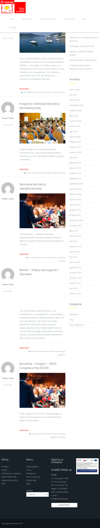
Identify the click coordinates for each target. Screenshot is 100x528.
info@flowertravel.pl (59, 499)
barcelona (35, 434)
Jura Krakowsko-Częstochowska (82, 60)
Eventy (4, 470)
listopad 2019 (75, 142)
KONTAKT (64, 505)
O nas (11, 19)
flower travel (43, 351)
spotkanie (61, 355)
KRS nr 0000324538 (59, 492)
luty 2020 (73, 131)
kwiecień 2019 (75, 163)
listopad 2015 (75, 215)
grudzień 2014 (75, 267)
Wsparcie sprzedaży (9, 480)
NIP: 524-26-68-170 (59, 485)
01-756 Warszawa (58, 482)
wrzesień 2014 (75, 272)
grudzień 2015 (75, 210)
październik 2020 (76, 105)
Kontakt (12, 27)
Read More (24, 88)
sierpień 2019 (75, 147)
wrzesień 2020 (75, 110)
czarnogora (28, 92)
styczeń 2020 (75, 136)
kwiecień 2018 (75, 194)
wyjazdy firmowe (58, 173)
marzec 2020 (74, 126)
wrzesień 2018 (75, 189)
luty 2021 (73, 95)
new (44, 257)
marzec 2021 (74, 89)
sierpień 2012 (75, 283)
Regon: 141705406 (59, 488)
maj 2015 (73, 241)
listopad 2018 (75, 178)
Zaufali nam (69, 19)
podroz (62, 92)
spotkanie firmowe (58, 437)
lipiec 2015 (73, 231)
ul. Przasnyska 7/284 (59, 478)
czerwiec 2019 (75, 152)
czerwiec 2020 (75, 121)
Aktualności (27, 19)
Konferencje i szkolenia (11, 473)
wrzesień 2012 (75, 278)
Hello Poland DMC (9, 477)
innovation (38, 257)
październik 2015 (76, 220)
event (31, 257)
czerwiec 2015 (75, 236)
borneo (34, 351)
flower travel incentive (42, 92)
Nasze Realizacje (48, 19)
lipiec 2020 (73, 115)
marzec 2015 (74, 251)
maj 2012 (73, 288)
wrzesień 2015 (75, 225)
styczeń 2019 (75, 168)
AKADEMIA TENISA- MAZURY (81, 46)
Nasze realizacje (33, 477)
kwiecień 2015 (75, 246)
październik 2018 (76, 183)
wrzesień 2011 (75, 293)
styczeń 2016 (75, 204)
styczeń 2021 (75, 100)
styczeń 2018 (75, 199)
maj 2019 (73, 157)
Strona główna (32, 466)
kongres (48, 173)
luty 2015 (73, 257)
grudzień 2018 (75, 173)
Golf (3, 483)
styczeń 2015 (75, 262)
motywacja (61, 351)
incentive (55, 92)
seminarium (52, 257)
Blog (84, 19)
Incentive (5, 466)
